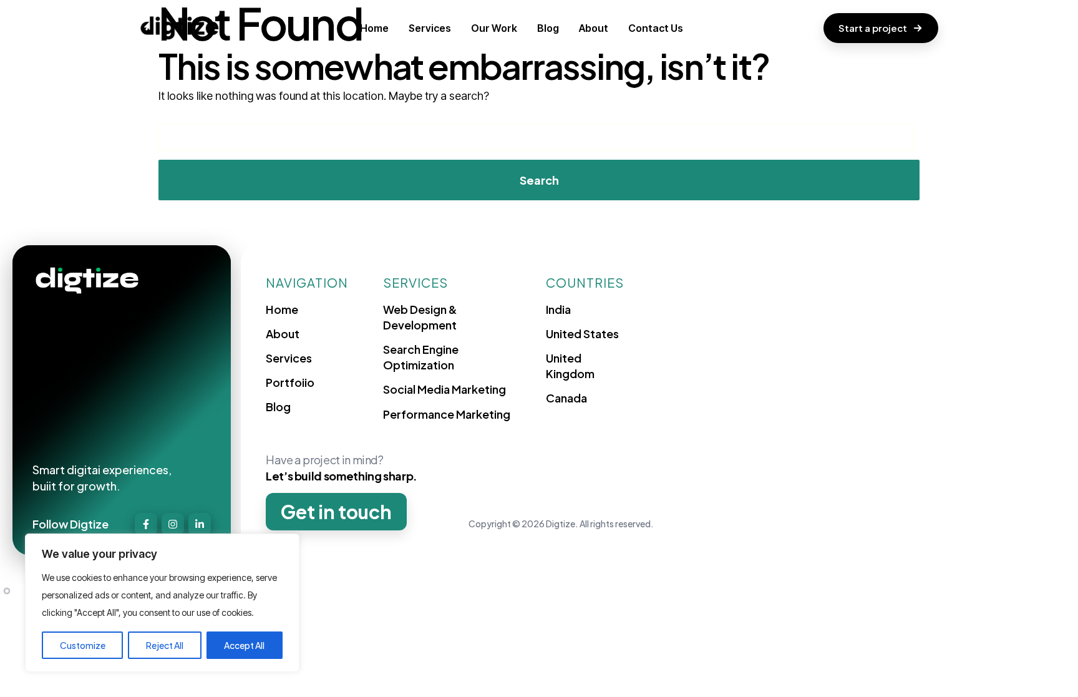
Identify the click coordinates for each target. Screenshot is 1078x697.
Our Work (494, 28)
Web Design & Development (420, 317)
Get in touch (336, 512)
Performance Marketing (446, 414)
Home (374, 28)
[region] (162, 603)
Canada (566, 398)
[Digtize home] (180, 28)
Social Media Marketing (444, 389)
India (558, 309)
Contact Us (655, 28)
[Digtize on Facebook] (146, 524)
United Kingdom (570, 366)
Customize (82, 645)
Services (430, 28)
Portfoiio (290, 382)
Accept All (244, 645)
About (593, 28)
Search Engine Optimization (421, 357)
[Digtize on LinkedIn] (199, 524)
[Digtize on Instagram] (173, 524)
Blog (548, 28)
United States (582, 333)
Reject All (164, 645)
